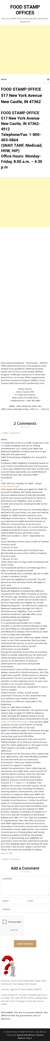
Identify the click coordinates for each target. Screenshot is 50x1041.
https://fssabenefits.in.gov (14, 721)
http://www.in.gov (10, 486)
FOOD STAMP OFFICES (25, 10)
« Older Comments (10, 432)
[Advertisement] (25, 49)
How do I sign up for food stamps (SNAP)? (21, 989)
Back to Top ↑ (25, 1038)
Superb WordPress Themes (30, 1035)
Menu (4, 79)
